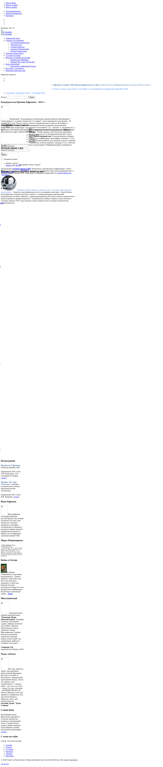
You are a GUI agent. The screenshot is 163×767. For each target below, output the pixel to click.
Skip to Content (12, 5)
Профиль (5, 175)
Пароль (4, 150)
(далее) (3, 478)
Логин (3, 146)
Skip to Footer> (12, 7)
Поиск (4, 97)
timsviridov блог (8, 172)
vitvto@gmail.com (64, 173)
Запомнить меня (10, 159)
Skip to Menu (11, 3)
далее (16, 497)
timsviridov (25, 170)
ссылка (4, 732)
